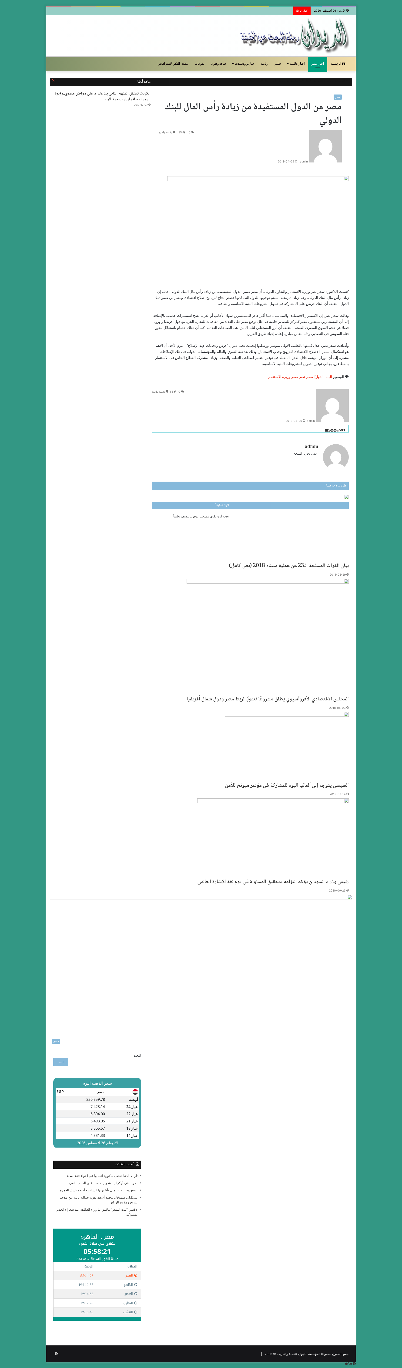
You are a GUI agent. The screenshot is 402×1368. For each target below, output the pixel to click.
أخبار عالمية (297, 63)
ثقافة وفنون (218, 63)
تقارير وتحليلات (244, 63)
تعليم (278, 63)
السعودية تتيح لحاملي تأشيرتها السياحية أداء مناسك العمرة (99, 1190)
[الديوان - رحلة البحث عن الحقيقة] (294, 35)
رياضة (264, 63)
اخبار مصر (318, 63)
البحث (137, 1055)
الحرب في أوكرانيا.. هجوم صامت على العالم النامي (103, 1183)
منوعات (199, 63)
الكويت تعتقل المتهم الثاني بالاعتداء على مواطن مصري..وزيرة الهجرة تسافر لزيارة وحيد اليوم (103, 96)
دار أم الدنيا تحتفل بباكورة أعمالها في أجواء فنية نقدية (102, 1176)
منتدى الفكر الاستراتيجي (173, 63)
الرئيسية (336, 63)
